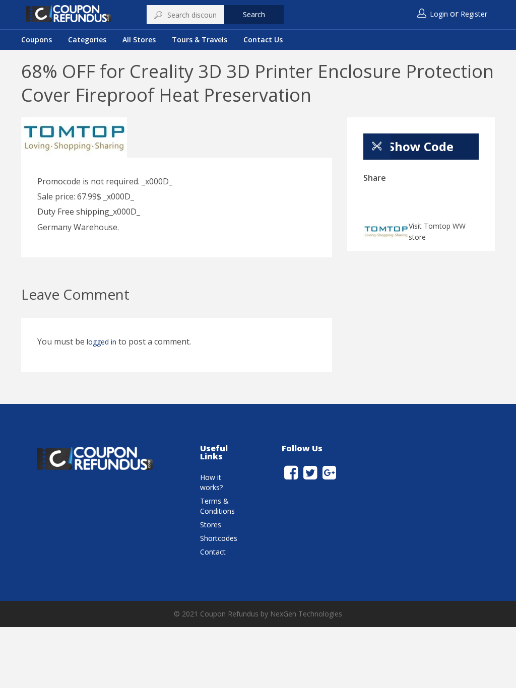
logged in (101, 342)
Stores (210, 524)
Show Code (421, 146)
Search (254, 14)
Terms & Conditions (217, 506)
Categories (87, 39)
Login (439, 14)
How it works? (211, 482)
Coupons (36, 39)
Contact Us (263, 39)
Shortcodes (218, 538)
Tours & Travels (199, 39)
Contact (213, 552)
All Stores (139, 39)
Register (474, 14)
